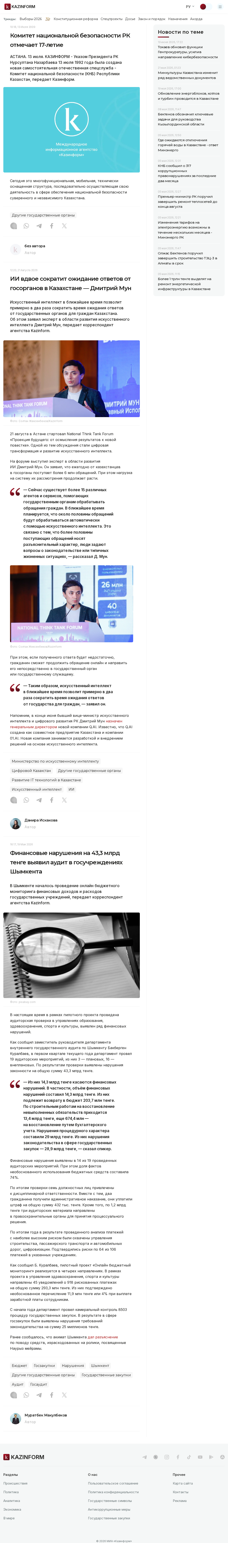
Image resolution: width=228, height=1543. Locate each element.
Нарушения (73, 1366)
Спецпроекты (112, 19)
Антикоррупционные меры (109, 1509)
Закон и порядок (151, 19)
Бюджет (19, 1366)
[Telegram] (39, 226)
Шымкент (100, 1366)
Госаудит (38, 1384)
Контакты (180, 1492)
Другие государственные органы (43, 215)
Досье (130, 19)
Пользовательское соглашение (113, 1483)
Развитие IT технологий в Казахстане (46, 780)
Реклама (180, 1501)
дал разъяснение (103, 1337)
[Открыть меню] (220, 6)
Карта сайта (183, 1483)
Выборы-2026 (31, 19)
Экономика (12, 1509)
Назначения (178, 19)
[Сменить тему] (206, 6)
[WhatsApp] (26, 226)
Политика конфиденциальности (113, 1492)
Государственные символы (110, 1501)
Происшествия (15, 1483)
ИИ (71, 789)
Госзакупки (44, 1366)
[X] (64, 226)
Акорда (196, 19)
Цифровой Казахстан (31, 771)
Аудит (17, 1384)
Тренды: (9, 19)
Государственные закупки (106, 1375)
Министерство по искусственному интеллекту (55, 761)
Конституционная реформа (76, 19)
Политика (11, 1492)
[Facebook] (51, 226)
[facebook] (178, 1457)
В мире (9, 1518)
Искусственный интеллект (37, 789)
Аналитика (11, 1501)
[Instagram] (13, 226)
